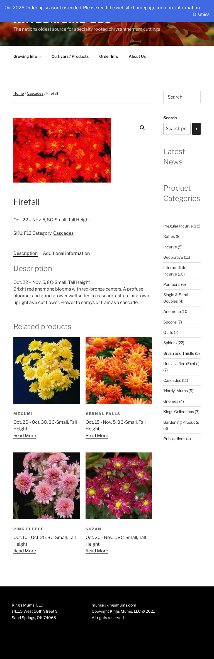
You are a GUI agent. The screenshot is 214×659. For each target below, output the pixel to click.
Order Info (108, 56)
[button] (142, 128)
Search (170, 117)
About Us (137, 56)
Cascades (35, 93)
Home (18, 93)
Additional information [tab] (66, 253)
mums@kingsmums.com (114, 605)
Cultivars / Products (70, 56)
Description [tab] (25, 253)
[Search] (196, 129)
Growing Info (25, 56)
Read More (24, 435)
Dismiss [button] (201, 14)
